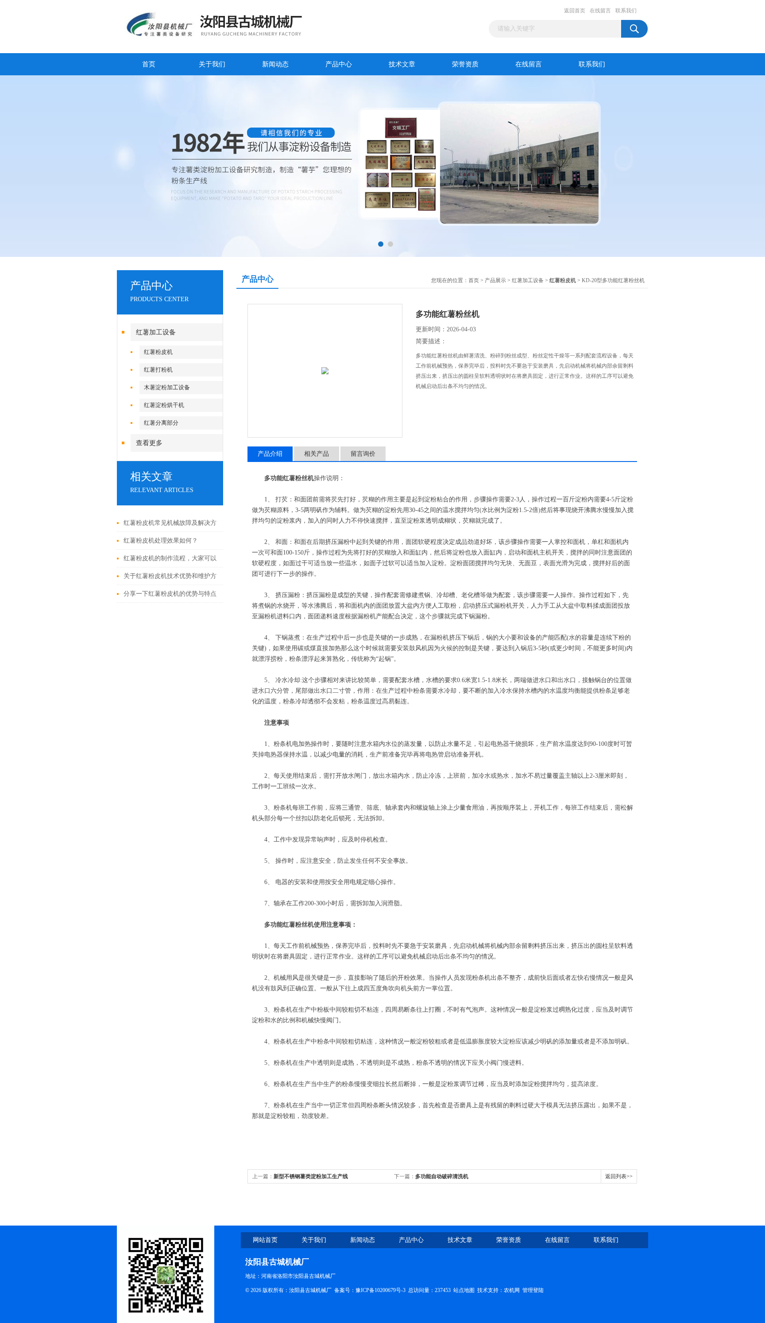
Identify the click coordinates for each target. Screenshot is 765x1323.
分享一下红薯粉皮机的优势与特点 (170, 593)
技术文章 (402, 64)
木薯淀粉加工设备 (167, 387)
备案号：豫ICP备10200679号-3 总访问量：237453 (393, 1290)
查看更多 (149, 442)
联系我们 (626, 11)
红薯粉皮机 (158, 352)
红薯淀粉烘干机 (164, 405)
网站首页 (265, 1240)
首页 (148, 64)
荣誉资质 (465, 64)
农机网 (512, 1290)
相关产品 (316, 453)
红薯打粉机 (158, 369)
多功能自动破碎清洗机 (441, 1176)
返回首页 (574, 11)
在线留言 (600, 11)
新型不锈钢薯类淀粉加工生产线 (311, 1176)
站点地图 (464, 1290)
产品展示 (495, 280)
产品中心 (338, 64)
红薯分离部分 (161, 422)
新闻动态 (275, 64)
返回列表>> (619, 1176)
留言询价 (363, 453)
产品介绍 (270, 453)
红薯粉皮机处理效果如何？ (161, 540)
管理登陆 (533, 1290)
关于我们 (212, 64)
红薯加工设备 (156, 332)
